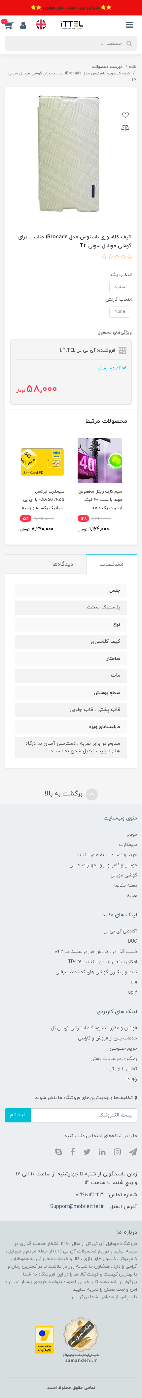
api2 (132, 992)
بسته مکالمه (125, 885)
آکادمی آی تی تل (120, 931)
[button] (12, 25)
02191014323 (89, 1194)
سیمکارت (128, 845)
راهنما (131, 1079)
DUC (132, 941)
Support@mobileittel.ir (77, 1206)
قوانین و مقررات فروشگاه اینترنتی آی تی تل (94, 1028)
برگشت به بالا (64, 794)
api (134, 982)
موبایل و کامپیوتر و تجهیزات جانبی (103, 865)
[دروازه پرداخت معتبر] (44, 1339)
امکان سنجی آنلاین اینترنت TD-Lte (102, 962)
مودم (132, 834)
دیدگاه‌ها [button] (62, 564)
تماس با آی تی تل (119, 1069)
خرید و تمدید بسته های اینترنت (106, 855)
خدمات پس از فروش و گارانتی (107, 1038)
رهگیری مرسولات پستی (113, 1059)
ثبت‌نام (17, 1115)
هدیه (132, 896)
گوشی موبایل (124, 875)
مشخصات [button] (112, 564)
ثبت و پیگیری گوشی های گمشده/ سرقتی (96, 972)
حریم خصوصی (123, 1048)
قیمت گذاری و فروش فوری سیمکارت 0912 (96, 952)
